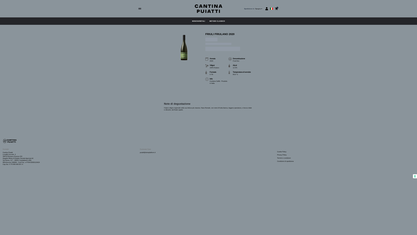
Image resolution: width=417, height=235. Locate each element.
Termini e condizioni (284, 158)
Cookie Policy (281, 152)
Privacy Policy (282, 155)
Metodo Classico (217, 21)
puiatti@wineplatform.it (148, 152)
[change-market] (253, 9)
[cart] (276, 8)
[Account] (266, 8)
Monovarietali (198, 21)
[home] (208, 8)
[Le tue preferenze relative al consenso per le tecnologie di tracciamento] (415, 176)
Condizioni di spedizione (285, 161)
